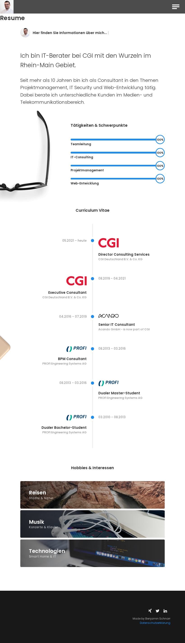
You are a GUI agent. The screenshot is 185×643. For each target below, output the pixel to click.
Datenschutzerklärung (155, 623)
